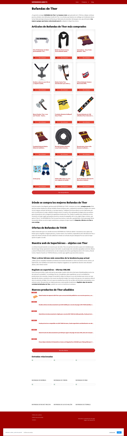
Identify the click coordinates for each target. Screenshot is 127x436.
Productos (84, 2)
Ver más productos (63, 192)
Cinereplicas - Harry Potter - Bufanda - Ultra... (84, 50)
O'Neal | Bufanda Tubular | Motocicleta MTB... (84, 82)
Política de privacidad (37, 417)
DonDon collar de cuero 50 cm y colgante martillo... (41, 82)
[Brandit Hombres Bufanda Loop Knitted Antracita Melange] (63, 136)
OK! (119, 432)
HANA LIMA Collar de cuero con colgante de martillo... (62, 179)
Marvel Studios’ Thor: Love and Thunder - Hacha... (40, 115)
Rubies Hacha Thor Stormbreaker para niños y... (63, 82)
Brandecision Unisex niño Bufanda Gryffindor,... (84, 147)
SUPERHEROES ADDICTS (39, 2)
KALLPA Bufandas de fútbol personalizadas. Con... (41, 50)
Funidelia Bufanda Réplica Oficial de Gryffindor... (40, 147)
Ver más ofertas (63, 350)
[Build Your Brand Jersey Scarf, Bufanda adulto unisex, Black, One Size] (63, 40)
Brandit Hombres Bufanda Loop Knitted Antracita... (62, 147)
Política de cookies (37, 415)
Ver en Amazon (42, 57)
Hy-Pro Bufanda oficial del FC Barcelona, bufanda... (85, 179)
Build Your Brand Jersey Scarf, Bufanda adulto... (62, 50)
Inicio (77, 2)
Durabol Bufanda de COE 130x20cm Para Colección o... (85, 115)
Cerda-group (36, 178)
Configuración (112, 432)
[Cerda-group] (41, 168)
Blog (92, 2)
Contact (34, 420)
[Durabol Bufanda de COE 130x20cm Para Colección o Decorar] (85, 104)
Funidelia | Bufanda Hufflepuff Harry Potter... (63, 115)
